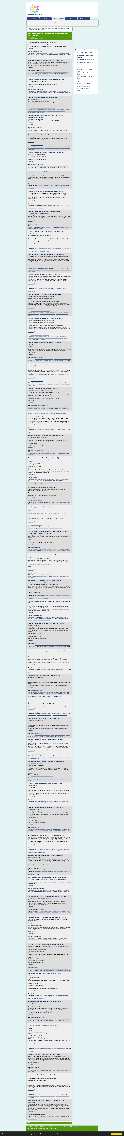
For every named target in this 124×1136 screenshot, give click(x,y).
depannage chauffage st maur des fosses (46, 970)
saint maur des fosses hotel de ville (85, 80)
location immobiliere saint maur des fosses (58, 312)
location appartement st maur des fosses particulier (45, 755)
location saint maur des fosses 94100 (38, 54)
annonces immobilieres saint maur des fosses (61, 912)
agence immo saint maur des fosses (55, 503)
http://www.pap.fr (34, 203)
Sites (42, 22)
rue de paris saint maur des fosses (41, 850)
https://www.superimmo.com (37, 1017)
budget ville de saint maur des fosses (84, 77)
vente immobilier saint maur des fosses (37, 111)
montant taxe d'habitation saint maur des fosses (44, 549)
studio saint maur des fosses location (55, 288)
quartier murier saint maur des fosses (58, 713)
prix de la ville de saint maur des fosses (85, 73)
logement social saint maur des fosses (61, 871)
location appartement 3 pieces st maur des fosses (43, 479)
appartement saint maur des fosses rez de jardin (37, 384)
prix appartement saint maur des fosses (60, 91)
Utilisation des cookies (64, 1126)
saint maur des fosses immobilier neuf (48, 1050)
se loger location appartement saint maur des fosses (51, 186)
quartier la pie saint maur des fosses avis (58, 735)
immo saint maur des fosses (56, 502)
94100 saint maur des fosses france (43, 451)
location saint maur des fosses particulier (60, 206)
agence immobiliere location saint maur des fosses (46, 779)
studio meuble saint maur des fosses (84, 70)
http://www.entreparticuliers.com (38, 754)
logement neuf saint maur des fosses (49, 670)
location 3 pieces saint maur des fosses (42, 382)
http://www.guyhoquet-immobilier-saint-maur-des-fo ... (43, 108)
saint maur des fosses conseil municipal (54, 550)
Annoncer (73, 22)
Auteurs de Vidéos (49, 22)
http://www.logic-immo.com (37, 89)
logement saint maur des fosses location (41, 251)
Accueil (30, 22)
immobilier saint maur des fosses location (40, 73)
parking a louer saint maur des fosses (41, 503)
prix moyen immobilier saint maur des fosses (58, 1116)
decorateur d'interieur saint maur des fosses (42, 1094)
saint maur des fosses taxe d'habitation (49, 430)
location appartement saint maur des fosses (43, 91)
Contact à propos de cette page (79, 1126)
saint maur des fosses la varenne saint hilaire (43, 72)
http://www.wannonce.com (37, 450)
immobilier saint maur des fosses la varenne (36, 74)
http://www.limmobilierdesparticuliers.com (40, 311)
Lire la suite (31, 48)
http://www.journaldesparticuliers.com (39, 405)
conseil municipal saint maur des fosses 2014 (37, 550)
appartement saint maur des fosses (55, 54)
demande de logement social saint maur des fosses (44, 871)
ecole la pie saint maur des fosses (45, 736)
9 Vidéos (36, 38)
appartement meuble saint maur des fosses (36, 408)
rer (71, 18)
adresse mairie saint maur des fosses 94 (49, 453)
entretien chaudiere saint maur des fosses (60, 969)
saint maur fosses (59, 18)
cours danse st (84, 18)
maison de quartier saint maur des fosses (58, 429)
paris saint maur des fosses (52, 167)
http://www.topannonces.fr (37, 51)
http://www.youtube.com (36, 615)
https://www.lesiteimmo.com (37, 381)
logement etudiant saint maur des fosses (43, 185)
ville (45, 18)
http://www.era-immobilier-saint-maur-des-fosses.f (42, 776)
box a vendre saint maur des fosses (59, 479)
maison (33, 18)
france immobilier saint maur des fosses (35, 130)
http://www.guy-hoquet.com (37, 799)
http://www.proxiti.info (35, 547)
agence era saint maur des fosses (58, 777)
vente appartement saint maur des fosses (86, 60)
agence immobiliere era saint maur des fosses (43, 777)
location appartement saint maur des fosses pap (43, 225)
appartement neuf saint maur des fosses (53, 408)
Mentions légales (35, 1126)
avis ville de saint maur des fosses (84, 89)
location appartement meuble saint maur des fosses (43, 250)
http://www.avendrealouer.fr (37, 427)
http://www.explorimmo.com (37, 357)
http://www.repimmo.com (36, 500)
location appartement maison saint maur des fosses (45, 268)
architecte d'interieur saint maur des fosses (58, 1094)
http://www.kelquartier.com (37, 667)
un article (66, 22)
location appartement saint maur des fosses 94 (42, 227)
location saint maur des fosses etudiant (59, 185)
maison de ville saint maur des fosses (41, 1020)
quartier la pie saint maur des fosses (45, 480)
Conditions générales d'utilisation (49, 1126)
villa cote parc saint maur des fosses (42, 429)
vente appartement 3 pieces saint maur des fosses (44, 1019)
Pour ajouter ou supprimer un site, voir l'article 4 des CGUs (42, 1128)
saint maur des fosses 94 (83, 86)
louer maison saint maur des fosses (42, 312)
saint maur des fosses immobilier (54, 111)
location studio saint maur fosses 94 (62, 268)
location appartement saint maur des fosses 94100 (44, 53)
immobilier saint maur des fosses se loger (43, 1048)
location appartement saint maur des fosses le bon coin (44, 248)
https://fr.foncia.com (35, 643)
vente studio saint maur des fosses (84, 84)
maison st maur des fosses (33, 970)
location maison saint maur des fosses (47, 314)
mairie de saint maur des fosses (85, 92)
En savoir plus (92, 1134)
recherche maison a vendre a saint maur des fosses (45, 849)
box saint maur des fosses (58, 480)
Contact (80, 22)
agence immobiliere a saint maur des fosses (40, 939)
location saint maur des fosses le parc (52, 92)
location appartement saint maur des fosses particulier (45, 205)
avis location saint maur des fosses (52, 1070)
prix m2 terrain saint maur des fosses (42, 1116)
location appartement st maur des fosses (39, 757)
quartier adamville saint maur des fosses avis (43, 692)
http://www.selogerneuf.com (37, 1046)
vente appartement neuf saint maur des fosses (40, 1021)
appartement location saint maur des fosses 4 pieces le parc (51, 1117)
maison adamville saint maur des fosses (49, 693)
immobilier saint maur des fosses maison (58, 73)
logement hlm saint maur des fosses (57, 669)
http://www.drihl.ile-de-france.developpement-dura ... (43, 869)
